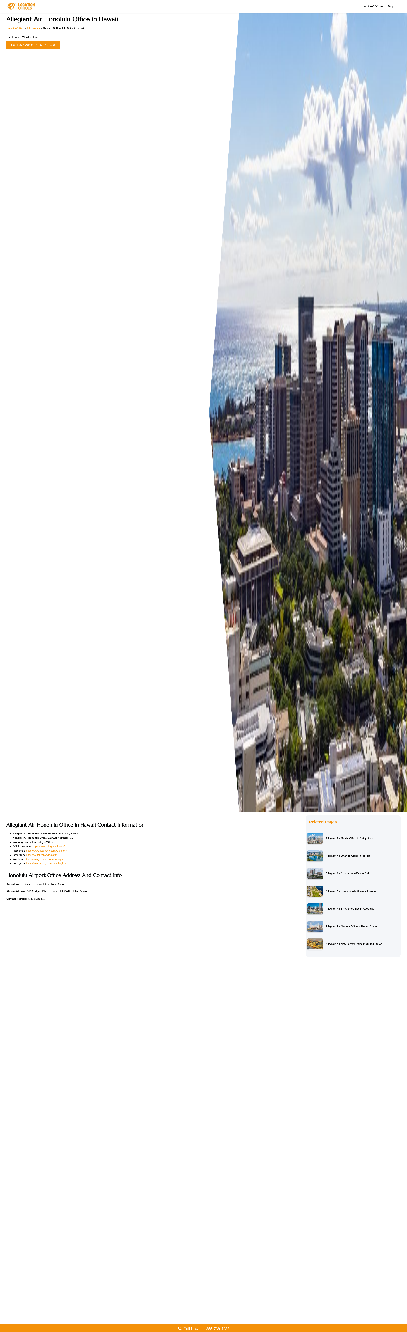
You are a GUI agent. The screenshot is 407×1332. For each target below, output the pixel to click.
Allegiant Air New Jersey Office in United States (354, 943)
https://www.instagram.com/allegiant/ (46, 863)
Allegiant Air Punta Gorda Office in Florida (351, 891)
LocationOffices (15, 28)
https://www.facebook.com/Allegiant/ (46, 850)
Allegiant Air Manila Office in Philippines (349, 838)
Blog (391, 6)
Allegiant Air (33, 28)
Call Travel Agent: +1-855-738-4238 (33, 45)
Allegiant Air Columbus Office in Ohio (348, 873)
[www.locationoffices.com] (21, 6)
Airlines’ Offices (373, 6)
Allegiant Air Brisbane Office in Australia (350, 908)
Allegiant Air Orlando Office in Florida (348, 855)
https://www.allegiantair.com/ (49, 846)
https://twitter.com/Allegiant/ (41, 855)
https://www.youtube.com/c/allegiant (45, 859)
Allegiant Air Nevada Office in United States (351, 926)
